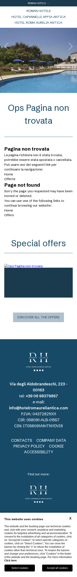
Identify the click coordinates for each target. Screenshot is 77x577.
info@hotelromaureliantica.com (38, 407)
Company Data (51, 440)
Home (8, 174)
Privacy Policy (29, 446)
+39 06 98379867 (42, 395)
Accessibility (38, 451)
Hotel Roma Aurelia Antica (38, 23)
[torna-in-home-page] (38, 361)
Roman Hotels (39, 11)
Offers (9, 215)
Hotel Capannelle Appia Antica (39, 17)
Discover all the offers (38, 317)
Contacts (21, 440)
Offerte (9, 179)
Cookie (56, 446)
